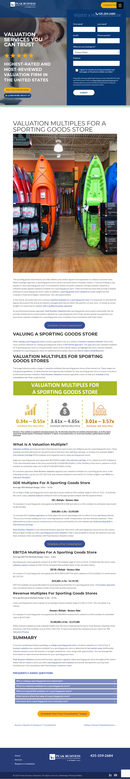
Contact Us (110, 5)
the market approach (74, 344)
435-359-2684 (106, 13)
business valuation (21, 648)
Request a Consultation (25, 763)
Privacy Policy (75, 775)
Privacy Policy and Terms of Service (104, 80)
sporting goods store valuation (74, 291)
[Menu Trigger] (120, 5)
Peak (27, 492)
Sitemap (63, 775)
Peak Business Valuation (55, 311)
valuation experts (20, 565)
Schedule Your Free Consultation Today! (64, 713)
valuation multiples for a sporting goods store (70, 300)
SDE (67, 504)
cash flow (73, 452)
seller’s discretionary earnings (73, 460)
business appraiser (107, 585)
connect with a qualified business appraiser (53, 306)
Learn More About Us (19, 95)
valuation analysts (35, 495)
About (17, 755)
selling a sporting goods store (63, 645)
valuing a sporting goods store (31, 341)
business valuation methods (91, 341)
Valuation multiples (21, 449)
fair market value (94, 648)
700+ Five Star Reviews (17, 90)
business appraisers (36, 515)
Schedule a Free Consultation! (64, 325)
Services (18, 759)
